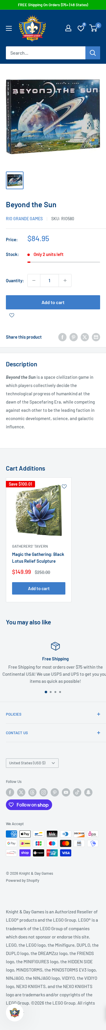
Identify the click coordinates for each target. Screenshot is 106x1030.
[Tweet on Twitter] (85, 336)
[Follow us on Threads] (32, 792)
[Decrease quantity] (34, 280)
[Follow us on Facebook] (10, 792)
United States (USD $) (27, 762)
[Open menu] (9, 28)
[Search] (92, 52)
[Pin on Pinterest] (73, 336)
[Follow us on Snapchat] (88, 792)
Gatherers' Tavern (30, 546)
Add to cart (53, 302)
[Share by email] (96, 336)
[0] (93, 28)
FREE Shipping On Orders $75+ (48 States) (53, 4)
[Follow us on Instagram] (43, 792)
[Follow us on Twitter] (21, 792)
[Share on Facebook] (62, 336)
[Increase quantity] (65, 280)
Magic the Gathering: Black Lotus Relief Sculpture (38, 557)
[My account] (68, 28)
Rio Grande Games (24, 218)
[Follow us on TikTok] (77, 792)
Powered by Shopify (22, 880)
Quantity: (15, 280)
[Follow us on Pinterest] (55, 792)
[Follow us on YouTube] (66, 792)
